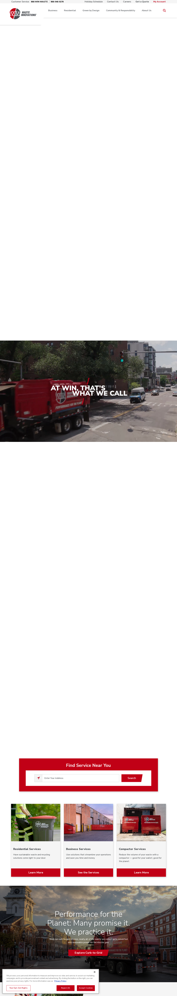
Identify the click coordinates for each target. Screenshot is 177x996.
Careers (127, 1)
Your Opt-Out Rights (18, 988)
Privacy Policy (60, 981)
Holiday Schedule (94, 1)
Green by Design (91, 10)
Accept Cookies (86, 988)
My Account (159, 1)
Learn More (35, 872)
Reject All (65, 988)
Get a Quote (142, 1)
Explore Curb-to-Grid (88, 953)
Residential (70, 10)
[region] (50, 981)
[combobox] (80, 778)
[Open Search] (164, 11)
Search (132, 778)
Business (52, 10)
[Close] (95, 972)
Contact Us (113, 1)
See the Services (88, 872)
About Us (146, 10)
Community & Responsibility (120, 10)
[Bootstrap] (23, 10)
